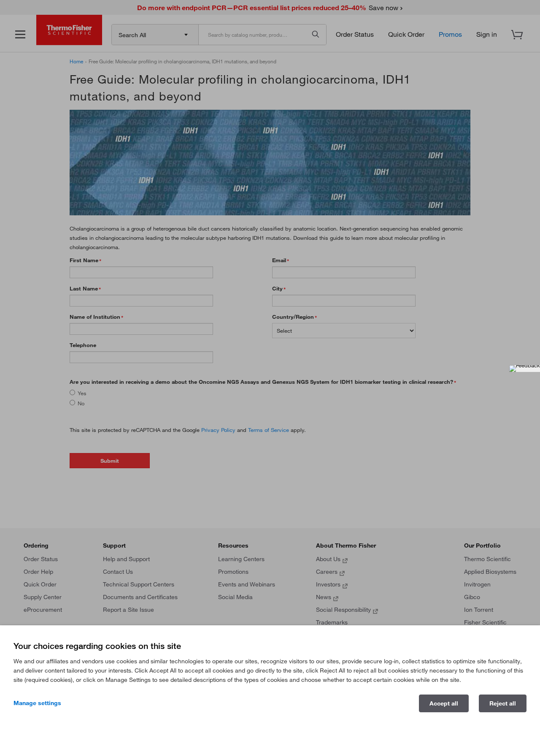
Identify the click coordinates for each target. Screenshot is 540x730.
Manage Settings (37, 703)
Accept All (443, 703)
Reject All (502, 703)
